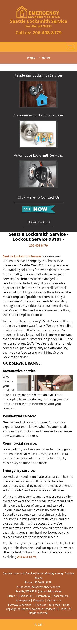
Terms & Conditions (19, 604)
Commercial (43, 595)
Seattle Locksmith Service (22, 256)
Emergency (23, 600)
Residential (25, 595)
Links (66, 604)
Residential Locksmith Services (38, 75)
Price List (40, 604)
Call (39, 624)
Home (31, 57)
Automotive (61, 595)
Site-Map (54, 604)
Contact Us (54, 600)
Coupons (38, 600)
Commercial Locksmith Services (39, 115)
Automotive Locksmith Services (38, 155)
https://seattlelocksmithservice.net (38, 586)
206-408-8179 (47, 32)
